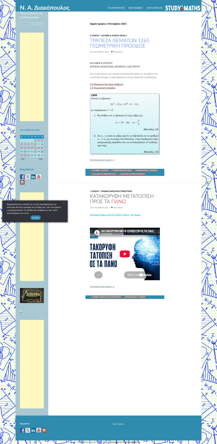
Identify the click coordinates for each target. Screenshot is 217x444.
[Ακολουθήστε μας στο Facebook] (22, 176)
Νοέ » (41, 159)
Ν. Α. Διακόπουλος (45, 8)
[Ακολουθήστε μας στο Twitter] (27, 176)
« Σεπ (23, 159)
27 (28, 155)
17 (42, 148)
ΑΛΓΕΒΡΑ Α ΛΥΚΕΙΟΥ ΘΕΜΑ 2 (114, 36)
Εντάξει (35, 217)
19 (25, 151)
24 (42, 151)
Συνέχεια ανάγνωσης (102, 160)
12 (25, 148)
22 (35, 151)
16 (39, 148)
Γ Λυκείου (94, 191)
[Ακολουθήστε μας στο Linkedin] (33, 176)
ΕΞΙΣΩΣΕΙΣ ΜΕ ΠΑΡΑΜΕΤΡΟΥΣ (104, 174)
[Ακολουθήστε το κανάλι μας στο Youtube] (38, 176)
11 (22, 148)
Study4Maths (116, 8)
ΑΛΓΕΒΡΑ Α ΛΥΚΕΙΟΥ (100, 170)
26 (25, 155)
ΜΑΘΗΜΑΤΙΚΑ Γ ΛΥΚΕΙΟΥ (135, 297)
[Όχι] (63, 202)
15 (35, 148)
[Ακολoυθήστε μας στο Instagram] (22, 182)
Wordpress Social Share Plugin (94, 442)
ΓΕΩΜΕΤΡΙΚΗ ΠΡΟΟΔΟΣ (122, 170)
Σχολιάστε (118, 52)
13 (28, 148)
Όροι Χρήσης (155, 8)
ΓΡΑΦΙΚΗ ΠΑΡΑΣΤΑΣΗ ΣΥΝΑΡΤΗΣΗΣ (116, 191)
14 (32, 148)
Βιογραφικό (136, 8)
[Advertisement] (32, 77)
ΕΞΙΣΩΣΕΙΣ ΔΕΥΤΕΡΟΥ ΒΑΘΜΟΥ (132, 174)
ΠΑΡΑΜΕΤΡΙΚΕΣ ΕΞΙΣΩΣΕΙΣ (146, 170)
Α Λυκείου (94, 36)
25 (22, 155)
